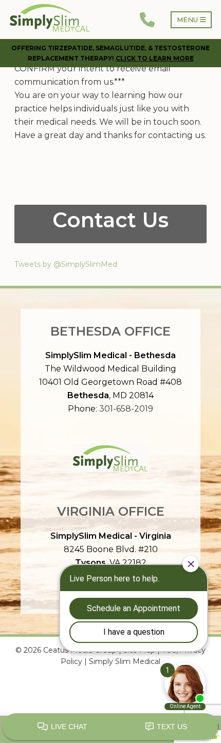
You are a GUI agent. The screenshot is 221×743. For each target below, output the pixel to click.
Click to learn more (155, 58)
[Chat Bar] (110, 727)
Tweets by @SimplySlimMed (65, 264)
